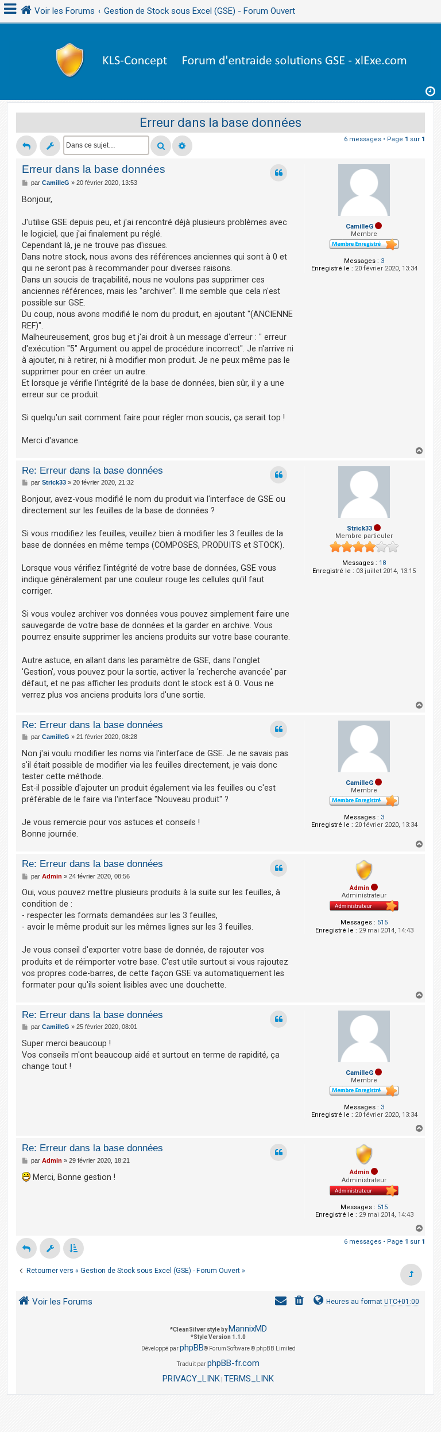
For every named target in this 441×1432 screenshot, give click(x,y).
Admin (359, 888)
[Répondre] (26, 146)
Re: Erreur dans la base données (92, 470)
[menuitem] (300, 1302)
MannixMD (248, 1328)
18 (382, 563)
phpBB (192, 1347)
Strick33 (359, 528)
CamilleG (359, 226)
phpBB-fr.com (233, 1363)
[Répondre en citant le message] (278, 172)
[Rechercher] (160, 146)
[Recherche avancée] (182, 146)
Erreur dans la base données (220, 122)
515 (382, 922)
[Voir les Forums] (220, 59)
